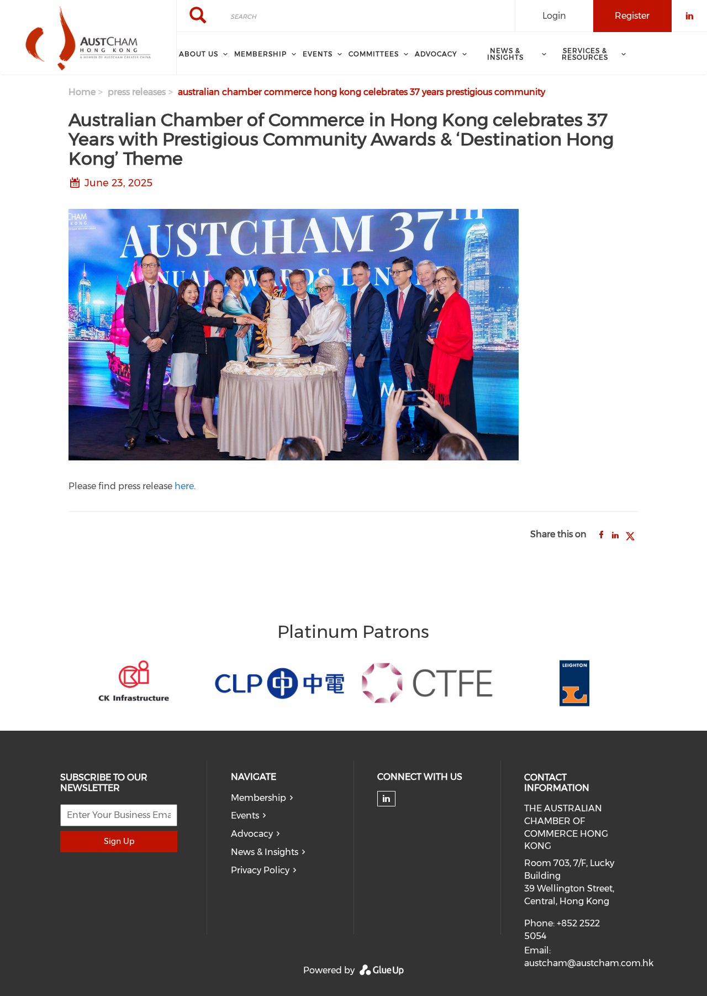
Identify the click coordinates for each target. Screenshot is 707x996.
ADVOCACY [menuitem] (436, 54)
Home (82, 92)
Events (245, 815)
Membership (258, 798)
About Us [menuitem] (198, 54)
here (184, 486)
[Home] (88, 37)
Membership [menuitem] (260, 54)
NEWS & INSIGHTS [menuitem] (505, 53)
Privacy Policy (260, 870)
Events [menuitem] (318, 54)
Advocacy (252, 834)
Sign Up (119, 841)
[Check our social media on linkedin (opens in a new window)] (386, 798)
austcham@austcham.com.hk (588, 963)
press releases (137, 92)
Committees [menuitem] (374, 54)
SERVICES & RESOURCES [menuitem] (585, 53)
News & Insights (264, 852)
